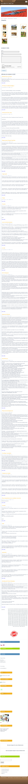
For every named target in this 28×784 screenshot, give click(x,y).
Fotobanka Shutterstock (5, 769)
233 (10, 625)
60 (19, 611)
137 (10, 617)
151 (14, 618)
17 (26, 608)
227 (21, 624)
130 (19, 616)
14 (22, 608)
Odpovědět (3, 82)
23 (12, 609)
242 (26, 625)
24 (14, 609)
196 (8, 622)
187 (14, 621)
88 (14, 613)
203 (21, 622)
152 (16, 618)
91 (18, 613)
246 (17, 626)
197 (10, 622)
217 (24, 623)
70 (11, 612)
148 (8, 618)
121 (24, 615)
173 (10, 620)
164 (16, 619)
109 (24, 614)
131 (21, 616)
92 (19, 613)
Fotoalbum (5, 18)
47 (23, 610)
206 (26, 622)
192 (23, 621)
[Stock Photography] (3, 682)
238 (19, 625)
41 (15, 610)
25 (15, 609)
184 (8, 621)
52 (8, 611)
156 (23, 618)
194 (26, 621)
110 (26, 614)
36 (8, 610)
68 (8, 612)
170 (26, 619)
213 (17, 623)
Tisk (14, 777)
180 (23, 620)
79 (23, 612)
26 (16, 609)
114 (12, 615)
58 (16, 611)
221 (10, 624)
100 (9, 614)
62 (22, 611)
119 (21, 615)
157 (24, 618)
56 (14, 611)
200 (16, 622)
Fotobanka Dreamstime (5, 770)
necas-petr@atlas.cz (3, 668)
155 (21, 618)
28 (19, 609)
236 (16, 625)
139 (14, 617)
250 (24, 626)
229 (24, 624)
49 (26, 610)
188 (16, 621)
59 (18, 611)
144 (23, 617)
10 (16, 608)
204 (23, 622)
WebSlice (11, 777)
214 (19, 623)
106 (19, 614)
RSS (9, 777)
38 (11, 610)
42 (16, 610)
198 (12, 622)
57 (15, 611)
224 (16, 624)
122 (26, 615)
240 (23, 625)
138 (12, 617)
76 (19, 612)
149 (10, 618)
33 (26, 609)
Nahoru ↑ (25, 777)
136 (8, 617)
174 (12, 620)
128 (16, 616)
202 (19, 622)
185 (10, 621)
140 (16, 617)
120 (23, 615)
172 (8, 620)
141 (17, 617)
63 (23, 611)
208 (8, 623)
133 (24, 616)
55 (12, 611)
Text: (2, 55)
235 (14, 625)
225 (17, 624)
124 (8, 616)
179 (21, 620)
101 (10, 614)
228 (23, 624)
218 (26, 623)
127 (14, 616)
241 (24, 625)
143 (21, 617)
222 (12, 624)
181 (24, 620)
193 (24, 621)
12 (19, 608)
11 (18, 608)
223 (14, 624)
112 (8, 615)
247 (18, 626)
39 (12, 610)
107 (21, 614)
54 (11, 611)
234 (12, 625)
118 (19, 615)
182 (26, 620)
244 (13, 626)
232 (8, 625)
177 (17, 620)
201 (17, 622)
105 (17, 614)
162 (12, 619)
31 (23, 609)
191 (21, 621)
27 (18, 609)
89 (15, 613)
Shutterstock (20, 745)
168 (23, 619)
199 (14, 622)
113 (10, 615)
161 (10, 619)
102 (12, 614)
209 (10, 623)
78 (22, 612)
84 (8, 613)
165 (17, 619)
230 (26, 624)
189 (17, 621)
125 (10, 616)
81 (26, 612)
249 (22, 626)
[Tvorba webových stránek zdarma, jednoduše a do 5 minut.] (7, 777)
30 (22, 609)
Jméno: (2, 50)
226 (19, 624)
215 (21, 623)
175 (14, 620)
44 (19, 610)
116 (16, 615)
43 (18, 610)
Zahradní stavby (10, 18)
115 (14, 615)
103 (14, 614)
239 (21, 625)
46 (22, 610)
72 (14, 612)
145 (24, 617)
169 (24, 619)
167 (21, 619)
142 (19, 617)
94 (22, 613)
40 (14, 610)
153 (17, 618)
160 (8, 619)
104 (16, 614)
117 (17, 615)
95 (23, 613)
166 (19, 619)
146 (26, 617)
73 (15, 612)
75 (18, 612)
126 (12, 616)
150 (12, 618)
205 (24, 622)
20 (8, 609)
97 (26, 613)
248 (20, 626)
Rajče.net (3, 773)
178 (19, 620)
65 (26, 611)
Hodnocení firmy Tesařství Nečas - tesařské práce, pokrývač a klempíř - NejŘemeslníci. (4, 730)
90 (16, 613)
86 (11, 613)
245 (15, 626)
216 (23, 623)
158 (26, 618)
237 (17, 625)
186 (12, 621)
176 (16, 620)
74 (16, 612)
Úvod (2, 18)
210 (12, 623)
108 (23, 614)
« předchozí (3, 609)
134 (26, 616)
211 (14, 623)
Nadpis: (2, 53)
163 (14, 619)
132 (23, 616)
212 (16, 623)
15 (23, 608)
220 (8, 624)
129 (17, 616)
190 (19, 621)
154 (19, 618)
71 (12, 612)
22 (11, 609)
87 (12, 613)
